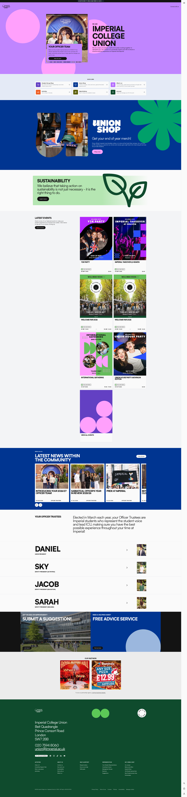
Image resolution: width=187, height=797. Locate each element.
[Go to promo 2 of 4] (62, 15)
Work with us (60, 771)
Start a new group (39, 769)
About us (60, 762)
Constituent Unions (106, 767)
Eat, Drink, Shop (129, 762)
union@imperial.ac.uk (50, 748)
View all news (141, 456)
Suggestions (105, 773)
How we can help (84, 767)
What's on (59, 773)
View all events (40, 227)
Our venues (127, 765)
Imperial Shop (128, 769)
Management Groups (107, 769)
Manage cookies (130, 789)
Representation (107, 762)
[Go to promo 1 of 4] (52, 15)
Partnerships (128, 775)
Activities (38, 762)
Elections (104, 771)
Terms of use (103, 789)
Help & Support (84, 762)
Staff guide (82, 769)
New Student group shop (131, 773)
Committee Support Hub (40, 767)
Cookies (110, 789)
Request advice (83, 765)
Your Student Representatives (109, 765)
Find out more (97, 648)
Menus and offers (129, 767)
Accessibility (121, 789)
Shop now (97, 152)
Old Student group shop (131, 771)
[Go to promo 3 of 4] (72, 15)
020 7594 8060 (47, 745)
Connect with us (174, 6)
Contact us (60, 765)
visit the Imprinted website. (99, 692)
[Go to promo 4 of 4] (82, 15)
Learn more (57, 58)
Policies (115, 789)
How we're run (60, 767)
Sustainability (60, 769)
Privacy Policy (95, 789)
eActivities (37, 771)
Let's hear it (27, 648)
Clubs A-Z (37, 765)
